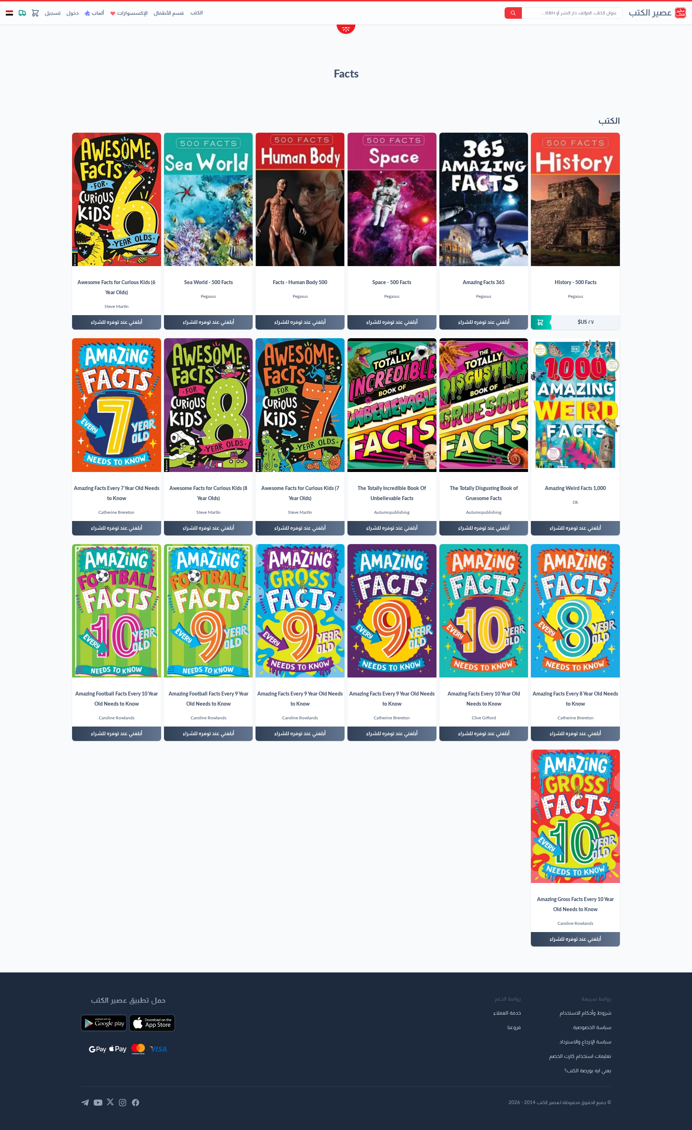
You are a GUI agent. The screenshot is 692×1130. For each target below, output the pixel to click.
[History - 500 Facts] (575, 199)
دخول (72, 13)
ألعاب (98, 13)
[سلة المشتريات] (35, 13)
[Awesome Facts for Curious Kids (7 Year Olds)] (300, 405)
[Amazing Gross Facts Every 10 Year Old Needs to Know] (575, 816)
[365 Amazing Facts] (483, 199)
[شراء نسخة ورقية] (575, 322)
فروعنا (514, 1027)
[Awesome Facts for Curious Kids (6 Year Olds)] (116, 199)
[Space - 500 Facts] (391, 199)
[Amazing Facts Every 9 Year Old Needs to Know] (391, 610)
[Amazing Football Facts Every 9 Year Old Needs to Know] (208, 610)
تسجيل (53, 13)
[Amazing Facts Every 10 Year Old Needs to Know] (483, 610)
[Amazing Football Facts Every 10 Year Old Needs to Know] (116, 610)
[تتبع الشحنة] (22, 13)
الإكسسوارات (132, 13)
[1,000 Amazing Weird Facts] (575, 405)
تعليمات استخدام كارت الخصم (580, 1056)
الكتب (196, 13)
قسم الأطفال (169, 13)
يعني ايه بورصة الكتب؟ (587, 1070)
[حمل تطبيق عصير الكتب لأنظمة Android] (104, 1023)
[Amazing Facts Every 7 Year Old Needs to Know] (116, 405)
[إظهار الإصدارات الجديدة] (346, 30)
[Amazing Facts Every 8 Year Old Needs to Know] (575, 610)
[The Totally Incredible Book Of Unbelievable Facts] (391, 405)
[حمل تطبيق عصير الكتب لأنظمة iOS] (152, 1023)
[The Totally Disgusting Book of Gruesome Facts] (483, 405)
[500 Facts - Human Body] (300, 199)
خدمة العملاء (507, 1013)
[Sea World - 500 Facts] (208, 199)
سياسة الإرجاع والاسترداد (585, 1042)
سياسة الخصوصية (592, 1027)
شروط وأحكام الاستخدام (585, 1013)
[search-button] (513, 13)
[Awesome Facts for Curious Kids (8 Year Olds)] (208, 405)
